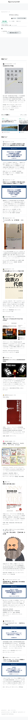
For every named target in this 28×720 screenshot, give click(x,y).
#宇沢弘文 (21, 687)
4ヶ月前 (14, 63)
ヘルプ (11, 712)
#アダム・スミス (6, 574)
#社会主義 (13, 574)
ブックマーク (5, 118)
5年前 (19, 579)
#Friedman (5, 350)
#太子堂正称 (12, 260)
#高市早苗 (13, 650)
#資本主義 (5, 572)
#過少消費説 (21, 476)
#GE (12, 311)
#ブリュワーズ (6, 212)
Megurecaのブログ (8, 218)
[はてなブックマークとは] (9, 114)
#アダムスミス (6, 474)
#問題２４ (16, 473)
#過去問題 (11, 473)
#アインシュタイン (7, 106)
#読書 (22, 260)
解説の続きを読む (13, 32)
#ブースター (5, 389)
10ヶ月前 (12, 179)
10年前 (18, 657)
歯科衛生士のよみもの (9, 395)
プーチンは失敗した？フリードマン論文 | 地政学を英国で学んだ (9, 121)
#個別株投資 (11, 309)
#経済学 (4, 262)
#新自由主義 (11, 522)
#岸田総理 (11, 609)
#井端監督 (18, 172)
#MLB (4, 171)
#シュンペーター (11, 652)
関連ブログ (18, 21)
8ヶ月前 (12, 141)
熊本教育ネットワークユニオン (10, 657)
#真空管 (17, 352)
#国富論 (16, 476)
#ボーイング (5, 309)
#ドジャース (8, 171)
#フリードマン (6, 109)
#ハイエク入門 (6, 260)
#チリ (4, 687)
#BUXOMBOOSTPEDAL (15, 388)
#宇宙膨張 (13, 106)
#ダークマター (19, 104)
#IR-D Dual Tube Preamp (13, 350)
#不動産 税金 (17, 610)
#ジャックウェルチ (7, 311)
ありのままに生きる (8, 63)
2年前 (13, 268)
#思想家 (15, 262)
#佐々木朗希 (5, 172)
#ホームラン (5, 211)
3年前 (11, 357)
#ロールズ (12, 476)
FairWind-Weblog (8, 316)
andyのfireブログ (8, 268)
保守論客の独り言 (8, 621)
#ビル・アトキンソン (7, 614)
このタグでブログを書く (21, 18)
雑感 (5, 481)
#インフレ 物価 (11, 612)
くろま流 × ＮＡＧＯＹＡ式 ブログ (11, 579)
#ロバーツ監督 (6, 174)
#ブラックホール (14, 107)
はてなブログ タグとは (5, 712)
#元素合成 (12, 109)
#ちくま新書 (18, 260)
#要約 (7, 522)
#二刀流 (11, 174)
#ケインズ (17, 474)
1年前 (14, 218)
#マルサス (12, 474)
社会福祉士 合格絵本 (8, 441)
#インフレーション (7, 107)
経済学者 (5, 31)
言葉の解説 (4, 21)
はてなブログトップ (21, 712)
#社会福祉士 (5, 473)
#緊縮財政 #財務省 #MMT (8, 610)
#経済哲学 (20, 262)
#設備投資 (5, 612)
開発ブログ (15, 712)
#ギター (22, 388)
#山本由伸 (19, 171)
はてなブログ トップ (6, 11)
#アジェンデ (8, 687)
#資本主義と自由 (18, 522)
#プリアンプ (12, 352)
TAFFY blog (7, 357)
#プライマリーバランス (17, 614)
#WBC (22, 172)
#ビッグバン (19, 106)
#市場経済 (10, 572)
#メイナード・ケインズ (8, 263)
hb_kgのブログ (7, 141)
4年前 (8, 481)
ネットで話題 (11, 21)
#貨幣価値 (18, 612)
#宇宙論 (4, 104)
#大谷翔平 (14, 171)
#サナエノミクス (6, 650)
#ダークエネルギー (11, 104)
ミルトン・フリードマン (15, 31)
